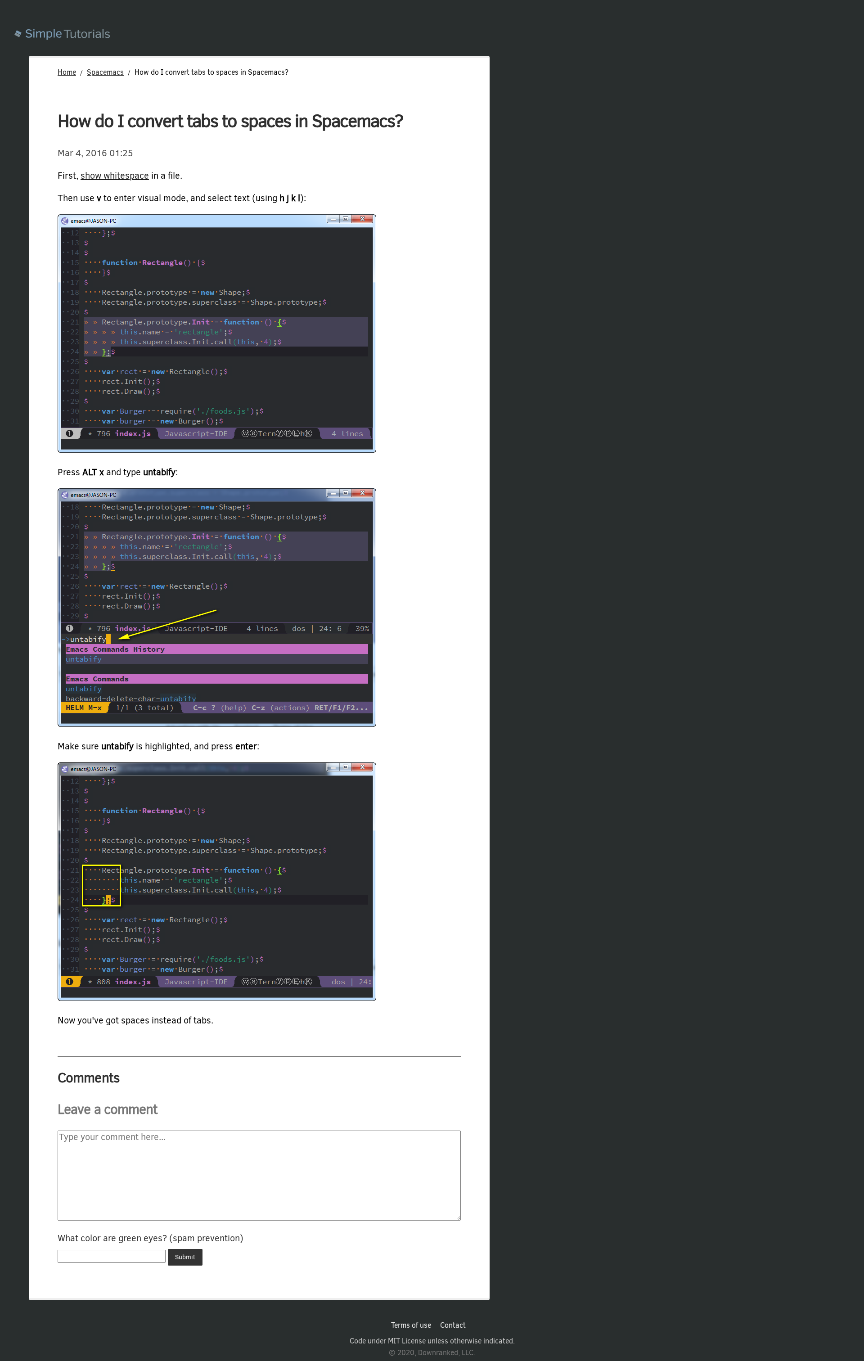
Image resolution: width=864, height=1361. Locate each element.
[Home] (439, 35)
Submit (185, 1257)
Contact (453, 1325)
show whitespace (115, 176)
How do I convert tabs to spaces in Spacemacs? (230, 121)
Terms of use (411, 1325)
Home (67, 72)
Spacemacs (105, 72)
